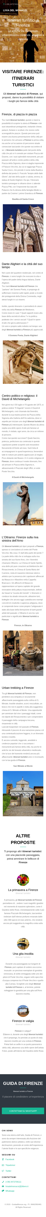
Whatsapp (10, 1191)
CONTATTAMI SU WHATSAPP (23, 1111)
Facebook (10, 1159)
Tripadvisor (10, 1165)
